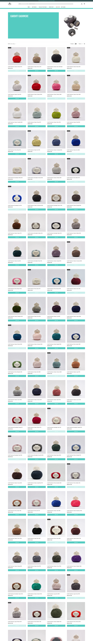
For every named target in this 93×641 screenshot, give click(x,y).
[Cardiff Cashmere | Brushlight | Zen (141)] (56, 417)
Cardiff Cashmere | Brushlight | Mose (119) (35, 260)
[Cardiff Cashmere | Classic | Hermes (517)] (17, 56)
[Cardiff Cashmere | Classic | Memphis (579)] (17, 306)
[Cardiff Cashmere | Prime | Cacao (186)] (56, 528)
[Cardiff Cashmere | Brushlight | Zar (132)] (17, 195)
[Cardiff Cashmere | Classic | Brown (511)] (37, 56)
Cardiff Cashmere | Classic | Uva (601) (53, 316)
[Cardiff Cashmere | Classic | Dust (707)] (37, 556)
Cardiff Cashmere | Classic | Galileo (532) (74, 233)
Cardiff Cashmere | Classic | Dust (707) (34, 566)
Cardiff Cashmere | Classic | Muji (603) (73, 122)
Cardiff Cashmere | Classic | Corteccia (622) (74, 260)
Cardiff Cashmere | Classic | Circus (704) (54, 566)
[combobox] (45, 4)
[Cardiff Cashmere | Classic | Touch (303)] (17, 389)
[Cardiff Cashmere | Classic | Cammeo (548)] (37, 334)
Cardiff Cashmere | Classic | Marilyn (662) (54, 94)
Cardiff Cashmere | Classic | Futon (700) (15, 538)
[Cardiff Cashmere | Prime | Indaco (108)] (76, 334)
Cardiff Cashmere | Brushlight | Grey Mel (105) (35, 455)
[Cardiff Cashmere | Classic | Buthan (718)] (76, 528)
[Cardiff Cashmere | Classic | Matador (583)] (76, 556)
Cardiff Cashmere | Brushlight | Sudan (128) (15, 593)
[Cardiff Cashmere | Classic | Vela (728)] (56, 500)
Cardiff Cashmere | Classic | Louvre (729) (74, 399)
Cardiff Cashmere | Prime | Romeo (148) (54, 288)
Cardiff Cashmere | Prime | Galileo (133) (73, 482)
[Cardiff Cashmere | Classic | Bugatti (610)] (56, 334)
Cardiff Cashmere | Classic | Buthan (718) (74, 538)
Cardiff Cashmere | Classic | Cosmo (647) (35, 399)
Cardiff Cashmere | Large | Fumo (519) (73, 593)
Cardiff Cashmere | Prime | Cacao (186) (53, 538)
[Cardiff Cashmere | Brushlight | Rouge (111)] (17, 417)
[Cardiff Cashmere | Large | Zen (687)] (56, 583)
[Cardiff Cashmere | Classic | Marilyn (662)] (56, 84)
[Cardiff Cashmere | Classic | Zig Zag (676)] (76, 195)
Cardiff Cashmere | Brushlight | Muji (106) (15, 455)
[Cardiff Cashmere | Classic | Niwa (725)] (56, 112)
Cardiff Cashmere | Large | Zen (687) (53, 593)
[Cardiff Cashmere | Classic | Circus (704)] (56, 556)
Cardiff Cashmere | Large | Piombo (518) (15, 621)
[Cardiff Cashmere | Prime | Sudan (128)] (17, 500)
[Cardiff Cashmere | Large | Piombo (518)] (17, 611)
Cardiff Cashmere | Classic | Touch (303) (15, 399)
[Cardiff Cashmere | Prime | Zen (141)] (37, 500)
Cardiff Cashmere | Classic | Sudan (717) (15, 233)
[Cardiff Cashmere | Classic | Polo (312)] (37, 306)
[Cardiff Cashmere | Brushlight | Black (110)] (56, 223)
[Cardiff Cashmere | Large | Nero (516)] (37, 528)
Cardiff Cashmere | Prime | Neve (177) (34, 288)
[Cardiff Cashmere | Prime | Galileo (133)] (76, 472)
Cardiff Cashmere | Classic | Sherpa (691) (15, 566)
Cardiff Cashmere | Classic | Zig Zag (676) (74, 205)
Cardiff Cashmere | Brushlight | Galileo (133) (35, 233)
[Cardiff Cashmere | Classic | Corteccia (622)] (76, 250)
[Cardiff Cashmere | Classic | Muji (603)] (76, 112)
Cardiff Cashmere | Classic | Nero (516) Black (54, 66)
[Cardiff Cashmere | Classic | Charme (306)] (56, 361)
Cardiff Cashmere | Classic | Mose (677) (34, 122)
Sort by (9, 43)
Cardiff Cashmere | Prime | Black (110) (73, 177)
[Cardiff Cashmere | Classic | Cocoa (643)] (17, 472)
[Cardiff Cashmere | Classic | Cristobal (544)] (56, 139)
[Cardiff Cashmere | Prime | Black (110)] (76, 167)
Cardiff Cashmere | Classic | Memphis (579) (15, 316)
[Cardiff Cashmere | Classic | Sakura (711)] (37, 417)
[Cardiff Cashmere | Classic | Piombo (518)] (56, 167)
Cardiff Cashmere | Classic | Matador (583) (74, 566)
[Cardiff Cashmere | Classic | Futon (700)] (17, 528)
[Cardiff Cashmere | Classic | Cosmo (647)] (37, 389)
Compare (72, 43)
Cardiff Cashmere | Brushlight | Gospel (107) (74, 427)
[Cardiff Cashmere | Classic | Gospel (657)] (56, 250)
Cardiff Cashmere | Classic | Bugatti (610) (54, 344)
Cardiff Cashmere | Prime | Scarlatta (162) (54, 482)
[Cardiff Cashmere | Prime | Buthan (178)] (37, 611)
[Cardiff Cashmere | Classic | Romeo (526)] (17, 334)
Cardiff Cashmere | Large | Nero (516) (34, 538)
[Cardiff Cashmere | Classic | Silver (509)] (76, 84)
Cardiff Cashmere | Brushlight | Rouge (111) (15, 427)
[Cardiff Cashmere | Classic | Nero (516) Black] (56, 56)
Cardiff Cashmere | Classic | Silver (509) (74, 94)
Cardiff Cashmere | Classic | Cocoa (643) (15, 482)
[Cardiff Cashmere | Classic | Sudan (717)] (17, 223)
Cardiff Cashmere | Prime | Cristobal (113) (74, 455)
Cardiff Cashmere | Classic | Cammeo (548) (35, 344)
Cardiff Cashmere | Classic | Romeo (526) (15, 344)
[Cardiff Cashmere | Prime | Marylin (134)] (17, 278)
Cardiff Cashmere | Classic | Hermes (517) (15, 66)
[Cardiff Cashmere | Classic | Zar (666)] (76, 139)
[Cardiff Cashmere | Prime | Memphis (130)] (17, 361)
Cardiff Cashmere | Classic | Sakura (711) (34, 427)
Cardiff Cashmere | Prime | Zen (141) (34, 510)
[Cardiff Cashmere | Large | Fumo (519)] (76, 583)
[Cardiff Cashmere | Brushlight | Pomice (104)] (37, 167)
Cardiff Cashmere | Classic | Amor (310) (73, 288)
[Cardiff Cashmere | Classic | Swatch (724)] (37, 583)
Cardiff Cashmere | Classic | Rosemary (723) (74, 510)
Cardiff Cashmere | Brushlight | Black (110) (54, 233)
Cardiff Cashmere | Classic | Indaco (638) (74, 316)
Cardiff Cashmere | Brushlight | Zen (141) (54, 427)
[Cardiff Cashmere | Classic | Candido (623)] (17, 112)
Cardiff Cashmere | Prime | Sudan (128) (14, 510)
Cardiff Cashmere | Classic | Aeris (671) (14, 94)
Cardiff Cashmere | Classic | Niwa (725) (54, 122)
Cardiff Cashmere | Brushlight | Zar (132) (15, 205)
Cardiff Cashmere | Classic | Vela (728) (53, 510)
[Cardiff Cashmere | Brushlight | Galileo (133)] (37, 223)
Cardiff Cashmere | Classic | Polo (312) (34, 316)
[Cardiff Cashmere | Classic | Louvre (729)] (76, 389)
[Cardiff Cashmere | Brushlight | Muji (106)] (17, 445)
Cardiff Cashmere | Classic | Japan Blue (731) (35, 482)
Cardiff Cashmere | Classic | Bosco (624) (54, 455)
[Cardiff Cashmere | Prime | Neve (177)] (37, 278)
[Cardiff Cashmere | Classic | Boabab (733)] (56, 611)
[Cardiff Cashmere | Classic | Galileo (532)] (76, 223)
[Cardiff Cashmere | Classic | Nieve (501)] (76, 56)
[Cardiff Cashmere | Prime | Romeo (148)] (56, 278)
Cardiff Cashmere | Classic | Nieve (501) (73, 66)
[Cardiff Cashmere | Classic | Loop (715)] (76, 361)
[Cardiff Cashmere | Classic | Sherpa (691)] (17, 556)
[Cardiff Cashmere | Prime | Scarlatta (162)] (56, 472)
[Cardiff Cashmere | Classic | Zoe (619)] (17, 250)
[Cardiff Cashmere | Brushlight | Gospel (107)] (76, 417)
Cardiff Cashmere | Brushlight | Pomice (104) (35, 177)
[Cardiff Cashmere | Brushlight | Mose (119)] (37, 250)
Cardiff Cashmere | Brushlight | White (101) (15, 177)
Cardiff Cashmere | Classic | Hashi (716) (54, 399)
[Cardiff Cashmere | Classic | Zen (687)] (37, 361)
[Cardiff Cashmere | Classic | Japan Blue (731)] (37, 472)
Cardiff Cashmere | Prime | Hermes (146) (74, 621)
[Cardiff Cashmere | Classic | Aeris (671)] (17, 84)
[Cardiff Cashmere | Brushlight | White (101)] (17, 167)
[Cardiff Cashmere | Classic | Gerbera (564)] (37, 84)
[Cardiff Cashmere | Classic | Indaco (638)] (76, 306)
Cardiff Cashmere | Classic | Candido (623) (15, 122)
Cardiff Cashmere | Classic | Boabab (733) (54, 621)
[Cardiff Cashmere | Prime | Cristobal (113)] (76, 445)
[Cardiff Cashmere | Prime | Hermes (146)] (76, 611)
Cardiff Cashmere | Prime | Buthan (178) (34, 621)
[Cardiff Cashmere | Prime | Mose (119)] (17, 139)
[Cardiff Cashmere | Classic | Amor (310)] (76, 278)
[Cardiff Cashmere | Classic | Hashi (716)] (56, 389)
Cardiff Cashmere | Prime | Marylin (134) (15, 288)
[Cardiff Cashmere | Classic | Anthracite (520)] (37, 195)
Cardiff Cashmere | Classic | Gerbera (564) (35, 94)
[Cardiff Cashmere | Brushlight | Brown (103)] (56, 195)
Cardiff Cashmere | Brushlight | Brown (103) (54, 205)
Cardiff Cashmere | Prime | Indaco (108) (73, 344)
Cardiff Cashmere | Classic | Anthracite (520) (35, 205)
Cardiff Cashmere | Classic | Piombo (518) (54, 177)
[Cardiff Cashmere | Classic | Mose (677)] (37, 112)
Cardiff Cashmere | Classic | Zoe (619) (14, 260)
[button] (84, 4)
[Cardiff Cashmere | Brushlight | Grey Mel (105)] (37, 445)
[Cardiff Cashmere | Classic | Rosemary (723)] (76, 500)
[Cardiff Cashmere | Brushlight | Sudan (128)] (17, 583)
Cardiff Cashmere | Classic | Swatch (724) (35, 593)
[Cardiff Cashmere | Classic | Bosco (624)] (56, 445)
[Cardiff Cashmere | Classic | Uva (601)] (56, 306)
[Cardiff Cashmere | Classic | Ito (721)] (37, 139)
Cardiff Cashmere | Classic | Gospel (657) (54, 260)
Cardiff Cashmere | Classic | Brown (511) (34, 66)
